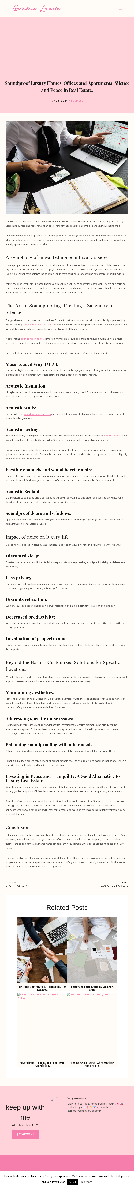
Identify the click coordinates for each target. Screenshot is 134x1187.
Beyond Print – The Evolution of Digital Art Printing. (42, 1064)
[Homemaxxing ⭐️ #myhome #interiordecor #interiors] (109, 1144)
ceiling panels (113, 435)
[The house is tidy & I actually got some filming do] (69, 1126)
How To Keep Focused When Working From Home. (91, 1064)
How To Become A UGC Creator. (114, 884)
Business (77, 100)
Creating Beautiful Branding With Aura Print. (91, 988)
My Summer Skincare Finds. (18, 884)
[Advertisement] (67, 43)
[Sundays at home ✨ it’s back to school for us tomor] (109, 1127)
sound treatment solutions (38, 324)
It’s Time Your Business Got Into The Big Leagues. (42, 988)
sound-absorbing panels (37, 413)
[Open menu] (120, 8)
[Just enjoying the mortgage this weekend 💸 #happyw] (69, 1145)
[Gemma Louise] (37, 8)
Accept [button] (72, 1182)
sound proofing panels (33, 338)
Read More (85, 1182)
